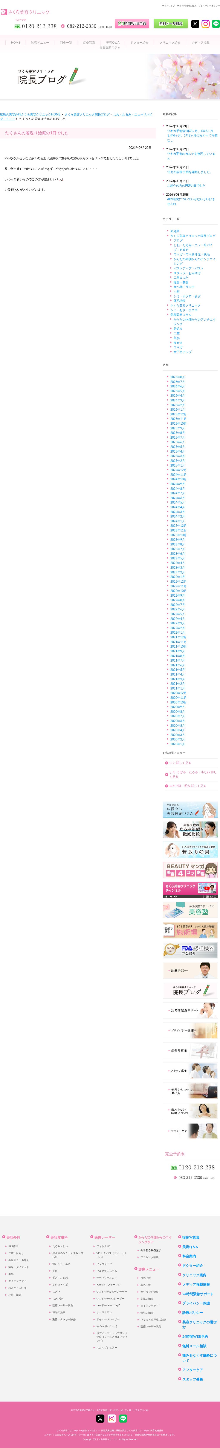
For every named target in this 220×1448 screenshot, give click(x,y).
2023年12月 (178, 525)
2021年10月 (178, 646)
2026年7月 (177, 382)
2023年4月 (177, 563)
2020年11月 (178, 697)
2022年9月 (177, 595)
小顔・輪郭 (14, 1295)
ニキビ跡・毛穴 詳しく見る (187, 786)
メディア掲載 (200, 42)
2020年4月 (177, 730)
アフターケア (192, 1370)
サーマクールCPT (106, 1278)
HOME (15, 42)
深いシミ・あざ (61, 1264)
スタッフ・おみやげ (187, 273)
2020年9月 (177, 707)
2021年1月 (177, 688)
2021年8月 (177, 656)
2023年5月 (177, 558)
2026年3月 (177, 400)
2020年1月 (177, 744)
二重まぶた (181, 277)
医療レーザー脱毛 (62, 1305)
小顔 (177, 291)
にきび (56, 1292)
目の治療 (146, 1278)
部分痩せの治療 (150, 1292)
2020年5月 (177, 725)
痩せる (178, 342)
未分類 (174, 231)
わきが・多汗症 (17, 1288)
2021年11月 (178, 642)
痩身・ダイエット (18, 1267)
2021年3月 (177, 679)
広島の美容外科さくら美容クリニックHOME (30, 114)
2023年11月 (178, 530)
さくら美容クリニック (185, 305)
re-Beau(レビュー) (106, 1326)
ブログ (178, 240)
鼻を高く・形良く (18, 1260)
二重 (177, 333)
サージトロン (104, 1312)
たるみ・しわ (60, 1246)
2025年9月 (177, 428)
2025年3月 (177, 456)
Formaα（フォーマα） (109, 1285)
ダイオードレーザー (108, 1319)
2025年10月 (178, 423)
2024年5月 (177, 502)
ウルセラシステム (106, 1271)
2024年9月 (177, 484)
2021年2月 (177, 683)
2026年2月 (177, 405)
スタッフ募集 (192, 1379)
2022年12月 (178, 581)
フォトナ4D (103, 1246)
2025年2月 (177, 460)
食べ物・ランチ (184, 287)
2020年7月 (177, 716)
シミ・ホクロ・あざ (187, 296)
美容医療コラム (110, 47)
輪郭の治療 (147, 1313)
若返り (178, 328)
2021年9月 (177, 651)
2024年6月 (177, 498)
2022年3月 (177, 623)
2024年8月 (177, 488)
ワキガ (178, 347)
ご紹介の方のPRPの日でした (186, 185)
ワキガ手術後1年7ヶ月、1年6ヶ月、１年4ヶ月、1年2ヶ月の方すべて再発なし (192, 135)
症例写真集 (191, 1237)
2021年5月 (177, 669)
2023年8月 (177, 544)
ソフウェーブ (104, 1264)
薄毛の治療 (58, 1312)
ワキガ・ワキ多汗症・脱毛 (192, 254)
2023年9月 (177, 539)
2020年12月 (178, 693)
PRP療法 (13, 1246)
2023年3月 (177, 567)
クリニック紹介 (169, 42)
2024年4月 (177, 507)
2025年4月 (177, 451)
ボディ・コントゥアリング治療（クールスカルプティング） (111, 1337)
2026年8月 (177, 377)
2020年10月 (178, 702)
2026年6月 (177, 386)
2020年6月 (177, 721)
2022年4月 (177, 618)
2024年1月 (177, 521)
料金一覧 (66, 42)
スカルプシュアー (106, 1348)
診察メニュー (40, 42)
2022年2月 (177, 628)
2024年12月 (178, 470)
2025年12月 (178, 414)
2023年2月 (177, 572)
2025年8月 (177, 433)
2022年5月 (177, 614)
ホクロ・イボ (60, 1285)
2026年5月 (177, 391)
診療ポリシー (192, 1312)
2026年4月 (177, 395)
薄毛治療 (180, 300)
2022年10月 (178, 591)
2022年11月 (178, 586)
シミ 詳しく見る (180, 763)
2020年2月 (177, 739)
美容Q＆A (190, 1247)
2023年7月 (177, 549)
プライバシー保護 (196, 1303)
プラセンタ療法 (150, 1257)
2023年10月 (178, 535)
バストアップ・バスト (189, 268)
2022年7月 (177, 605)
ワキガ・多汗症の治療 (153, 1320)
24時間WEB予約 (195, 1336)
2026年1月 (177, 409)
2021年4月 (177, 674)
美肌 (177, 338)
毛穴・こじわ (60, 1278)
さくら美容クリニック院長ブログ (87, 114)
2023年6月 (177, 553)
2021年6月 (177, 665)
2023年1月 (177, 577)
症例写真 (89, 42)
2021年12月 (178, 637)
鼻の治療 (146, 1285)
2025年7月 (177, 437)
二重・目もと (16, 1253)
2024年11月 (178, 474)
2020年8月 (177, 711)
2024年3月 (177, 512)
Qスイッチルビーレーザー (111, 1292)
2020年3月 (177, 735)
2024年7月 (177, 493)
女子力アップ (183, 352)
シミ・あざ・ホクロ (183, 310)
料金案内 (189, 1256)
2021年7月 (177, 660)
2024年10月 (178, 479)
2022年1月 (177, 632)
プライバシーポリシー (209, 6)
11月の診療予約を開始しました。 (190, 172)
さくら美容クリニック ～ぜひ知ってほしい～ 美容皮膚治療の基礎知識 (91, 1431)
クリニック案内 (194, 1275)
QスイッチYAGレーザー (110, 1299)
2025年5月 (177, 446)
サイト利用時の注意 (186, 6)
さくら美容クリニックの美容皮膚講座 (145, 1431)
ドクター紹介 (139, 42)
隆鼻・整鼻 (181, 282)
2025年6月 (177, 442)
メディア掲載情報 (196, 1284)
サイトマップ (168, 6)
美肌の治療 (147, 1299)
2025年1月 (177, 465)
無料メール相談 (194, 1346)
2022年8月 (177, 600)
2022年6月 (177, 609)
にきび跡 (57, 1299)
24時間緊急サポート (198, 1294)
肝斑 (55, 1271)
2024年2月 (177, 516)
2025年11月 (178, 419)
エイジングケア (17, 1281)
